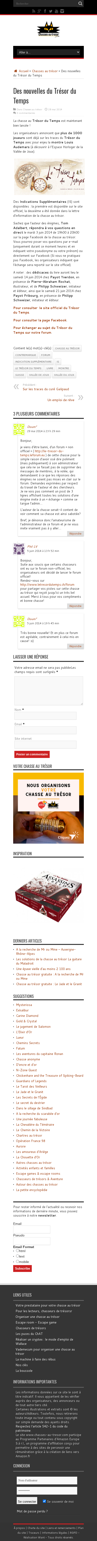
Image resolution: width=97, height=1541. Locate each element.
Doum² (32, 427)
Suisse (19, 374)
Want (41, 1537)
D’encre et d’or (26, 1065)
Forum (45, 355)
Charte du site (36, 1528)
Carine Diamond (27, 1016)
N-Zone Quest (26, 1070)
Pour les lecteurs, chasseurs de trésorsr (44, 1311)
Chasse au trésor (67, 348)
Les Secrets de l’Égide (31, 1097)
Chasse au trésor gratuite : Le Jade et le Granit (49, 984)
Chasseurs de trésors (31, 1328)
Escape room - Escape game (36, 1322)
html (22, 1251)
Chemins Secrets (28, 1043)
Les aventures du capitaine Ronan (39, 1054)
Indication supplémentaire (33, 361)
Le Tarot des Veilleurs (31, 1086)
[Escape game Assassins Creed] (48, 930)
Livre (50, 368)
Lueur (20, 1037)
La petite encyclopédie (31, 1190)
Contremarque (25, 355)
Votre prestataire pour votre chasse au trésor (48, 1305)
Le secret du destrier (30, 1103)
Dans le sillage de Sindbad (34, 1108)
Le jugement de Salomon (33, 1026)
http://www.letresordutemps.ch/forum (47, 584)
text (21, 1256)
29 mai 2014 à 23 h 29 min (43, 431)
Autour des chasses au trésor (37, 1184)
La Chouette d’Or (28, 1157)
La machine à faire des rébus (36, 1359)
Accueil (23, 71)
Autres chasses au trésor (34, 1162)
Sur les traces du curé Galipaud (46, 387)
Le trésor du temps (28, 368)
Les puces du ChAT (29, 1334)
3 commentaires (26, 113)
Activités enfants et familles (35, 1168)
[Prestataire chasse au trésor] (48, 842)
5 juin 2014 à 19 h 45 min (43, 623)
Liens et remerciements (61, 1528)
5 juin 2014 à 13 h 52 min (43, 551)
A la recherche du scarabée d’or (38, 1113)
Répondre (75, 534)
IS (58, 361)
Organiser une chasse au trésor (38, 1317)
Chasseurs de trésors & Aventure (39, 1179)
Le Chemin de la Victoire (33, 1130)
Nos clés (22, 1365)
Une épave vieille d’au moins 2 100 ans (43, 969)
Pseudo (18, 1235)
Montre (63, 368)
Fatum (20, 1048)
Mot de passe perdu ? (32, 1511)
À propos (19, 1528)
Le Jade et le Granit (29, 1092)
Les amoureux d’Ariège (32, 1152)
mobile (24, 1262)
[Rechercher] (80, 3)
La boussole (24, 1370)
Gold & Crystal (26, 1021)
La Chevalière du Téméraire (35, 1124)
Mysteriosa (24, 1005)
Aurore (21, 1146)
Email (18, 724)
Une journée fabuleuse (31, 1119)
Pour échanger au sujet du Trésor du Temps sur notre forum (42, 330)
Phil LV (32, 546)
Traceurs (33, 1533)
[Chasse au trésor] (48, 34)
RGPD (73, 1533)
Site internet (23, 738)
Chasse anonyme (28, 1059)
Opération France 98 (30, 1141)
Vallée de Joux (39, 374)
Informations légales (54, 1533)
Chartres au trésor (29, 1135)
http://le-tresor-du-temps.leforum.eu (42, 453)
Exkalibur (22, 1010)
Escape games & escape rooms (38, 1173)
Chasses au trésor (45, 71)
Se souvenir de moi (60, 1501)
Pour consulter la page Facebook (40, 320)
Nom (17, 710)
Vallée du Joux (64, 374)
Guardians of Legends (31, 1081)
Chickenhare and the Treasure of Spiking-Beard (49, 1075)
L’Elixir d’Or (24, 1032)
